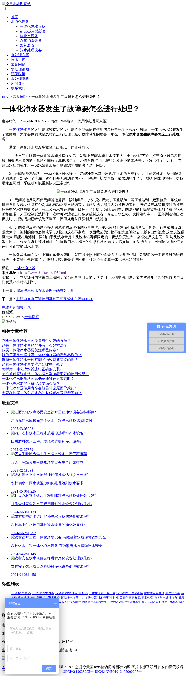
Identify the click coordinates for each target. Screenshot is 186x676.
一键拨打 (31, 317)
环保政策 (18, 74)
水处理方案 (20, 55)
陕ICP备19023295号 (78, 672)
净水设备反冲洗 (62, 602)
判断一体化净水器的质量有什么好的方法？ (36, 341)
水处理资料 (20, 79)
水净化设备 (20, 22)
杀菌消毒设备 (31, 41)
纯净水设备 (172, 593)
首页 (14, 17)
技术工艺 (18, 60)
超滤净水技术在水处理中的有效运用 (45, 290)
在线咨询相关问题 (16, 307)
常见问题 (18, 64)
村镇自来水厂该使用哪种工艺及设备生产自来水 (54, 299)
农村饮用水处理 (154, 593)
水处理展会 (28, 597)
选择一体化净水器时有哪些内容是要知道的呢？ (40, 360)
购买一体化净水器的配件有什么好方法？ (34, 345)
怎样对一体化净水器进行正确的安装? (31, 369)
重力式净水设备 (151, 602)
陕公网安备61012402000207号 (118, 672)
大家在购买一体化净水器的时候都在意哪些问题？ (42, 393)
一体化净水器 (20, 129)
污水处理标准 (88, 597)
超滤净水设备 (69, 597)
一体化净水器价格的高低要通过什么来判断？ (38, 379)
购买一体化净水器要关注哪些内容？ (31, 350)
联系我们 (18, 88)
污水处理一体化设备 (129, 593)
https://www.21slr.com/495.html (43, 273)
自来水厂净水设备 (48, 597)
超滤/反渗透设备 (33, 31)
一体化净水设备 (32, 26)
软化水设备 (29, 36)
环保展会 (18, 83)
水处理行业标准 (108, 597)
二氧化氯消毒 (128, 597)
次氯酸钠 (135, 602)
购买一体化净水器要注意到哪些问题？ (33, 364)
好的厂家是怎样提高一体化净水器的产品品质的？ (42, 355)
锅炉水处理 (80, 602)
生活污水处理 (116, 602)
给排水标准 (145, 597)
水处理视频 (20, 69)
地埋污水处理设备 (165, 597)
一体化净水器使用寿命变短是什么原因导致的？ (40, 388)
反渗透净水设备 (66, 593)
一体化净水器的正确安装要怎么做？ (31, 383)
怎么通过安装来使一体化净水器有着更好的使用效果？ (45, 374)
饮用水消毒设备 (97, 602)
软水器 (83, 593)
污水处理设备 (31, 50)
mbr (127, 602)
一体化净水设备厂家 (102, 593)
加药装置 (27, 45)
